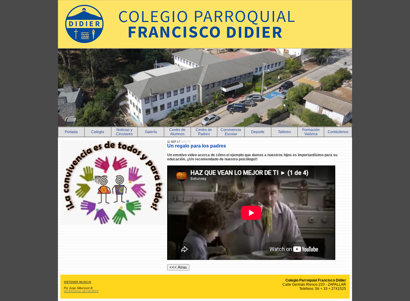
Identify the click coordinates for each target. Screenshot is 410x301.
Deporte (257, 132)
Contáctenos (338, 132)
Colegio (97, 132)
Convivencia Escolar (231, 132)
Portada (71, 132)
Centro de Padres (204, 132)
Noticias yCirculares (124, 132)
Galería (151, 132)
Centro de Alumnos (177, 132)
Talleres (284, 132)
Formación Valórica (311, 132)
